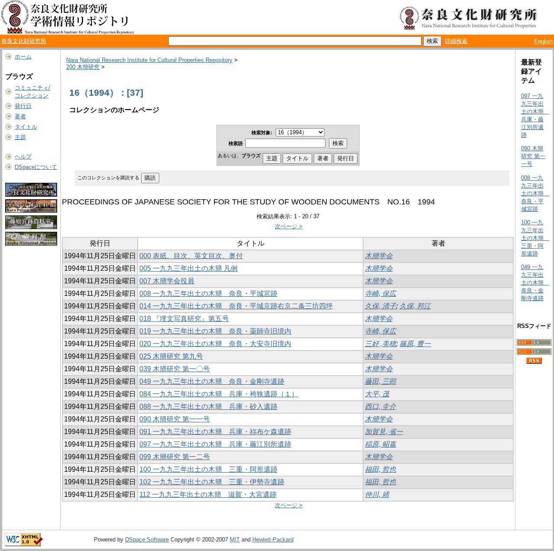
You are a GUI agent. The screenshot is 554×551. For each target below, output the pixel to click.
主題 (20, 137)
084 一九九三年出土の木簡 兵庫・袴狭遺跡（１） (218, 394)
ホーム (23, 56)
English (543, 41)
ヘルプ (23, 156)
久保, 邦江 (415, 306)
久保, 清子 (380, 306)
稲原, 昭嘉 (380, 444)
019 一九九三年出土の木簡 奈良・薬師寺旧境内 (215, 331)
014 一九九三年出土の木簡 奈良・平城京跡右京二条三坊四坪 (236, 306)
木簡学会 (379, 255)
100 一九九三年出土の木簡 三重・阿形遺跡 (208, 469)
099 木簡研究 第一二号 (174, 456)
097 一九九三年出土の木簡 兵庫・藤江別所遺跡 (215, 444)
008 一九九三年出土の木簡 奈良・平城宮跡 (208, 293)
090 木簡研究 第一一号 (174, 419)
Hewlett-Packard (272, 539)
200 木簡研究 (83, 67)
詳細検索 (456, 41)
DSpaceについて (36, 167)
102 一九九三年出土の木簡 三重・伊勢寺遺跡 (211, 482)
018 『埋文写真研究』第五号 (184, 318)
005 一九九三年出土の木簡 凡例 (188, 268)
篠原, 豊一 (415, 343)
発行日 (23, 106)
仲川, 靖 (377, 494)
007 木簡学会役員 (166, 281)
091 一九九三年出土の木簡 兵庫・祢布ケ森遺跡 (215, 431)
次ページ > (289, 226)
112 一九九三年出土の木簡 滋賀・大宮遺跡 (208, 494)
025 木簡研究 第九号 (171, 356)
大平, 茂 (377, 394)
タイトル (26, 126)
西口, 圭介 (380, 406)
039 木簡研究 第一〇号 (174, 369)
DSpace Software (147, 539)
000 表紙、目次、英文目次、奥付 (191, 255)
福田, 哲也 (380, 469)
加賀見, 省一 (384, 431)
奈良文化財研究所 (23, 41)
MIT (235, 539)
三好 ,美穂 (380, 343)
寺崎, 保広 (380, 293)
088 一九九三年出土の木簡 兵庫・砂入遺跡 (208, 406)
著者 (20, 116)
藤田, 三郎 (380, 381)
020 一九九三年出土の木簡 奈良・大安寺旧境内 (215, 343)
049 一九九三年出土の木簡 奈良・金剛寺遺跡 (211, 381)
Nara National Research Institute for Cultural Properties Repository (149, 60)
